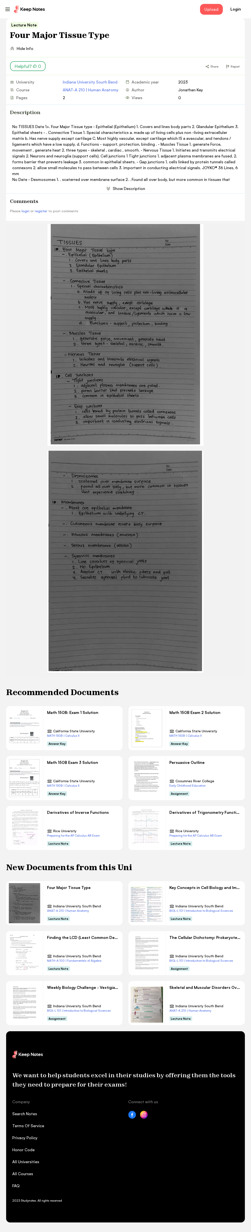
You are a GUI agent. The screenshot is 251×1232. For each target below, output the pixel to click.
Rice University (64, 831)
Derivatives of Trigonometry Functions (205, 812)
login (25, 211)
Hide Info (25, 48)
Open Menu (7, 9)
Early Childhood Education (187, 785)
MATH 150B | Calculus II (63, 735)
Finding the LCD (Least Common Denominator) (83, 937)
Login (235, 9)
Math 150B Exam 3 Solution (72, 762)
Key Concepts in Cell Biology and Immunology (205, 887)
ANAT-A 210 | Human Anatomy (90, 89)
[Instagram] (144, 1117)
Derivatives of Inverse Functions (78, 812)
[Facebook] (132, 1117)
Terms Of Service (28, 1125)
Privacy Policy (25, 1137)
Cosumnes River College (195, 781)
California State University (74, 731)
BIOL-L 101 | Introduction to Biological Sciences (201, 910)
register (41, 211)
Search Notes (24, 1113)
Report (235, 66)
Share (214, 66)
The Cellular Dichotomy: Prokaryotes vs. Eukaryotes (205, 937)
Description (25, 112)
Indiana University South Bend (90, 82)
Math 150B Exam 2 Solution (194, 712)
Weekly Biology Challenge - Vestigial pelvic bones (83, 987)
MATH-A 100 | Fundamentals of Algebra (74, 960)
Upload (211, 9)
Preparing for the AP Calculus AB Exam (73, 835)
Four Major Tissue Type (69, 887)
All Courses (22, 1173)
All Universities (25, 1161)
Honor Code (23, 1149)
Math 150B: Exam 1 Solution (72, 712)
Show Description (129, 188)
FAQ (16, 1185)
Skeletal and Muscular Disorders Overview (205, 987)
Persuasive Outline (187, 762)
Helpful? (27, 66)
